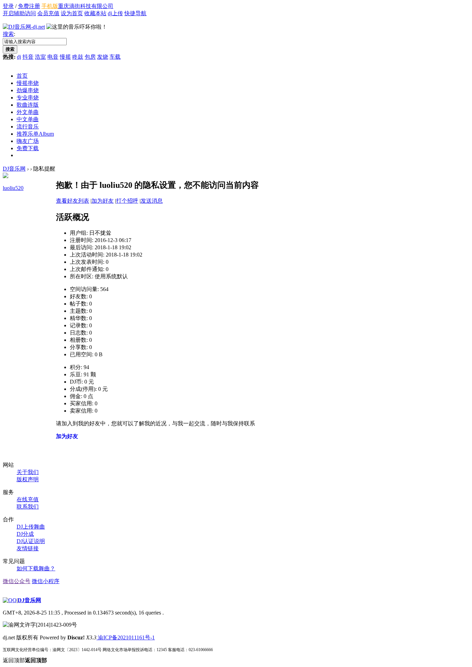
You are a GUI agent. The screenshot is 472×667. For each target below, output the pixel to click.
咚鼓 (77, 57)
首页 (22, 76)
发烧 (102, 57)
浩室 (40, 57)
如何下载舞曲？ (36, 568)
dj (19, 57)
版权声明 (28, 479)
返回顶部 (25, 660)
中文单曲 (28, 119)
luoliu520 (13, 188)
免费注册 (29, 6)
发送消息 (152, 201)
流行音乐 (28, 126)
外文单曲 (28, 112)
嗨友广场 (28, 141)
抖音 (28, 57)
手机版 (49, 6)
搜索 (8, 34)
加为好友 (103, 201)
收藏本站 (95, 13)
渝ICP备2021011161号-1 (125, 637)
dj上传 (115, 13)
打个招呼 (127, 201)
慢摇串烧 (28, 83)
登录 (8, 6)
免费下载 (28, 148)
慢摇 (65, 57)
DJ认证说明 (31, 541)
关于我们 (28, 472)
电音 (52, 57)
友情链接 (28, 548)
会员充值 (48, 13)
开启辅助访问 (19, 13)
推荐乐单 (35, 134)
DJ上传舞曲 (31, 527)
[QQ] (10, 600)
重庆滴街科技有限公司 (85, 6)
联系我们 (28, 507)
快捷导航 (135, 13)
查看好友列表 (72, 201)
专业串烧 (28, 97)
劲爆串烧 (28, 90)
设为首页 (72, 13)
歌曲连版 (28, 105)
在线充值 (28, 499)
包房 (90, 57)
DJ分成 (25, 534)
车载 (115, 57)
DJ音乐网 (14, 169)
